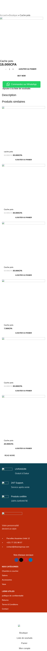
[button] (23, 159)
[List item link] (23, 544)
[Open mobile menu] (3, 2)
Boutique (13, 15)
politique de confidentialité (12, 596)
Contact (5, 609)
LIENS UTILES (8, 591)
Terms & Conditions (10, 604)
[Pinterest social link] (26, 560)
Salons (5, 575)
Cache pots (8, 209)
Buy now (21, 76)
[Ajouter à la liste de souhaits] (42, 108)
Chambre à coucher (10, 571)
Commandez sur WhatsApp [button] (24, 84)
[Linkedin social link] (31, 560)
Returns (5, 600)
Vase (4, 584)
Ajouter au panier (27, 69)
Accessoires (7, 580)
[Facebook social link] (16, 560)
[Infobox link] (23, 471)
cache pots (8, 152)
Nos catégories (10, 567)
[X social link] (21, 560)
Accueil (3, 15)
